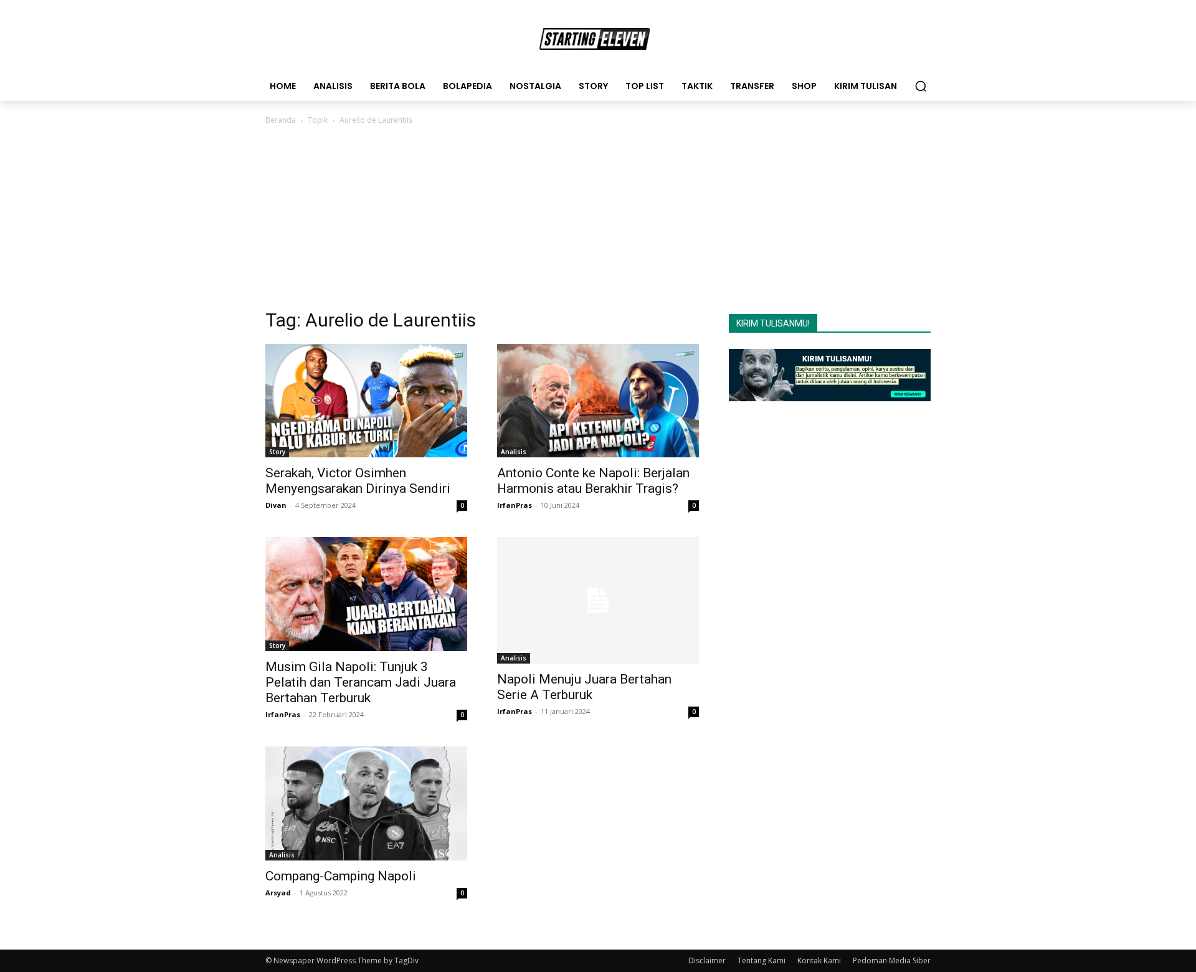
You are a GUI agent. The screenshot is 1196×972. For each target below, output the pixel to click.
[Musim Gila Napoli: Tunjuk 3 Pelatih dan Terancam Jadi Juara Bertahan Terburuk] (366, 593)
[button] (921, 86)
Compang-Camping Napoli (340, 876)
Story (277, 451)
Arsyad (278, 892)
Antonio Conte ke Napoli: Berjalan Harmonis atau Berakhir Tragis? (593, 480)
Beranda (280, 120)
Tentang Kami (761, 960)
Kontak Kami (819, 960)
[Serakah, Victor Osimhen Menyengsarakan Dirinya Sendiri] (366, 400)
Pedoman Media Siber (892, 960)
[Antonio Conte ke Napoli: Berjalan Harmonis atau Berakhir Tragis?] (598, 400)
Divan (276, 505)
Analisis (513, 451)
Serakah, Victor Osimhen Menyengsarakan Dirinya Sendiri (357, 480)
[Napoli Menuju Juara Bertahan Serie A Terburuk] (598, 600)
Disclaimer (707, 960)
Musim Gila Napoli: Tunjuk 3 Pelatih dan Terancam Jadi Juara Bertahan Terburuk (360, 682)
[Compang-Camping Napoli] (366, 803)
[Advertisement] (598, 220)
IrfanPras (514, 505)
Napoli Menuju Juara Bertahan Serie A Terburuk (584, 687)
